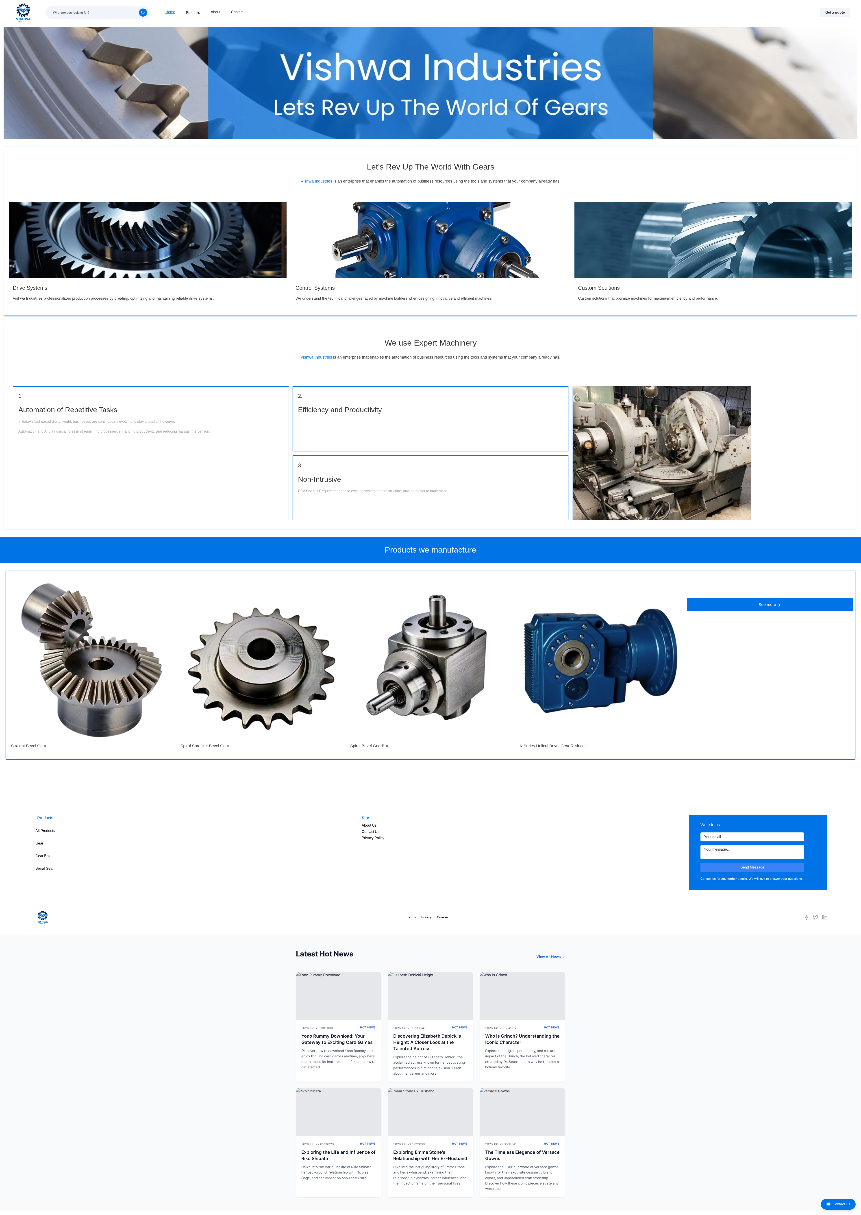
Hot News (368, 1027)
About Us (369, 825)
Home (170, 12)
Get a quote (835, 12)
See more (767, 604)
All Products (45, 831)
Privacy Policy (373, 838)
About (215, 12)
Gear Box (42, 856)
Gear (39, 843)
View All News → (550, 956)
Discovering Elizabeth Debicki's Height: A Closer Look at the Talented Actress (427, 1042)
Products (193, 13)
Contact (237, 12)
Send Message (752, 867)
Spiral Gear (44, 868)
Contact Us (841, 1204)
